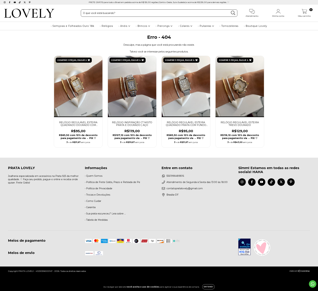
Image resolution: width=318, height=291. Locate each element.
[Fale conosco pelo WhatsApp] (312, 284)
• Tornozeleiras (229, 25)
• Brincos (142, 25)
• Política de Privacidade (98, 188)
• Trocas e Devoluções (97, 194)
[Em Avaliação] (244, 247)
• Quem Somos (93, 175)
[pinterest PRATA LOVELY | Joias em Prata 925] (29, 2)
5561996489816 (175, 175)
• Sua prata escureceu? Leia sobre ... (105, 213)
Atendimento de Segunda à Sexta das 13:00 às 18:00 (197, 182)
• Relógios (106, 25)
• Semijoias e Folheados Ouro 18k (72, 25)
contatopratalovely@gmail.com (184, 188)
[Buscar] (233, 13)
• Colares (184, 25)
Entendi (208, 287)
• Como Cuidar (93, 201)
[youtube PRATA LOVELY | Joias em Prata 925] (15, 2)
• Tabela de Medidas (96, 219)
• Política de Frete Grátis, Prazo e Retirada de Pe (112, 182)
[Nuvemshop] (299, 271)
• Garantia (90, 207)
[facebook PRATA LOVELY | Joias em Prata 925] (9, 2)
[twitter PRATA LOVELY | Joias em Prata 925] (25, 2)
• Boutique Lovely (255, 25)
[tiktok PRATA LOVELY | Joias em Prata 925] (20, 2)
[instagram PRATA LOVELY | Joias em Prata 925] (4, 2)
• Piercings (163, 25)
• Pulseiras (205, 25)
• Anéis (123, 25)
